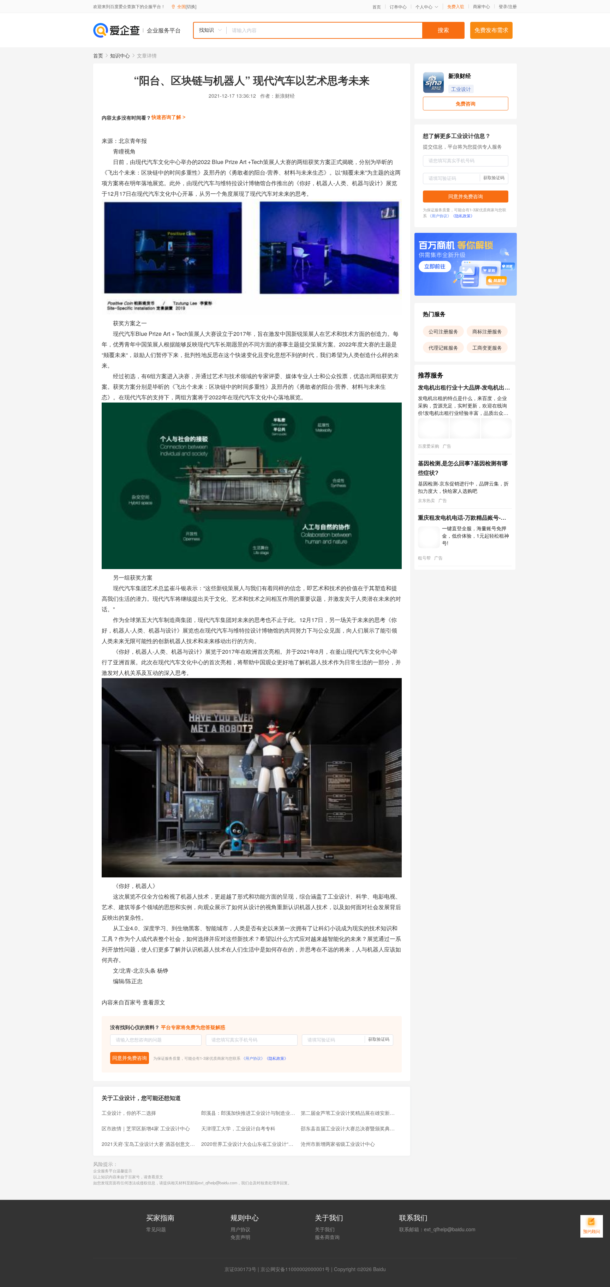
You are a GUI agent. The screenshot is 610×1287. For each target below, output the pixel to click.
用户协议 (240, 1229)
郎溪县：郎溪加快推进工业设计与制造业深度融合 (249, 1112)
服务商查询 (327, 1236)
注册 (512, 6)
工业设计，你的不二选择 (129, 1112)
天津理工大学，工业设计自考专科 (238, 1128)
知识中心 (120, 55)
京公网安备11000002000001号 (295, 1269)
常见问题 (156, 1229)
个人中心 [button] (423, 7)
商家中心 (481, 6)
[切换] (191, 6)
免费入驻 (455, 6)
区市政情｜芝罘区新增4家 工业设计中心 (146, 1128)
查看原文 (154, 1002)
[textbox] (346, 30)
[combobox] (329, 30)
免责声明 (240, 1236)
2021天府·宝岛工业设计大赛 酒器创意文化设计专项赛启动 (149, 1143)
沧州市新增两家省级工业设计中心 (338, 1143)
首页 (376, 7)
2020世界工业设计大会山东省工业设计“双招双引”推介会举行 (249, 1143)
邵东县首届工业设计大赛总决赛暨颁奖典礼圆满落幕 (348, 1128)
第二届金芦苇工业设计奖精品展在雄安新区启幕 (348, 1112)
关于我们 (325, 1229)
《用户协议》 (253, 1058)
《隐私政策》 (276, 1058)
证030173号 (242, 1269)
